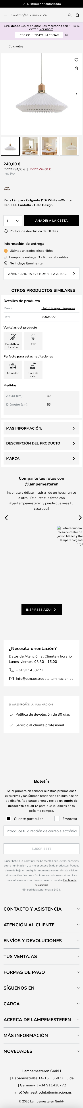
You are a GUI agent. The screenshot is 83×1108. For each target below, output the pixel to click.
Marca (12, 458)
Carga (12, 1004)
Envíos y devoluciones (33, 941)
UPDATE (39, 35)
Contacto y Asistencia (33, 909)
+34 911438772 (29, 670)
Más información (26, 1035)
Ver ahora (46, 29)
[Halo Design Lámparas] (22, 189)
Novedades (18, 1051)
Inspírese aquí (39, 609)
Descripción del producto (33, 443)
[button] (10, 146)
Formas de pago (24, 972)
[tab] (41, 909)
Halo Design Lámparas (58, 308)
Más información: (24, 428)
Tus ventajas (20, 956)
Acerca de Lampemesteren (37, 1020)
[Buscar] (69, 15)
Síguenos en (19, 988)
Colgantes (15, 46)
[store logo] (31, 15)
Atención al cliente (29, 925)
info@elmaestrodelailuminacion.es (44, 678)
